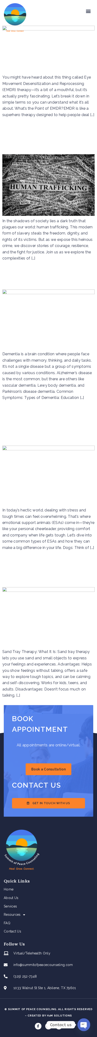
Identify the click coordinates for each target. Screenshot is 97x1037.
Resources (12, 914)
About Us (11, 898)
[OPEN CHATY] (83, 1024)
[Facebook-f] (38, 1026)
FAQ (7, 923)
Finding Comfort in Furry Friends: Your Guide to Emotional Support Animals (47, 425)
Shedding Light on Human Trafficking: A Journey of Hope (40, 138)
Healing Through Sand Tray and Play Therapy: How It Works (44, 571)
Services (10, 906)
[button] (88, 11)
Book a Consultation (48, 769)
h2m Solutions (59, 1015)
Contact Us (12, 931)
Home (8, 889)
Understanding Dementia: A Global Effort (48, 277)
